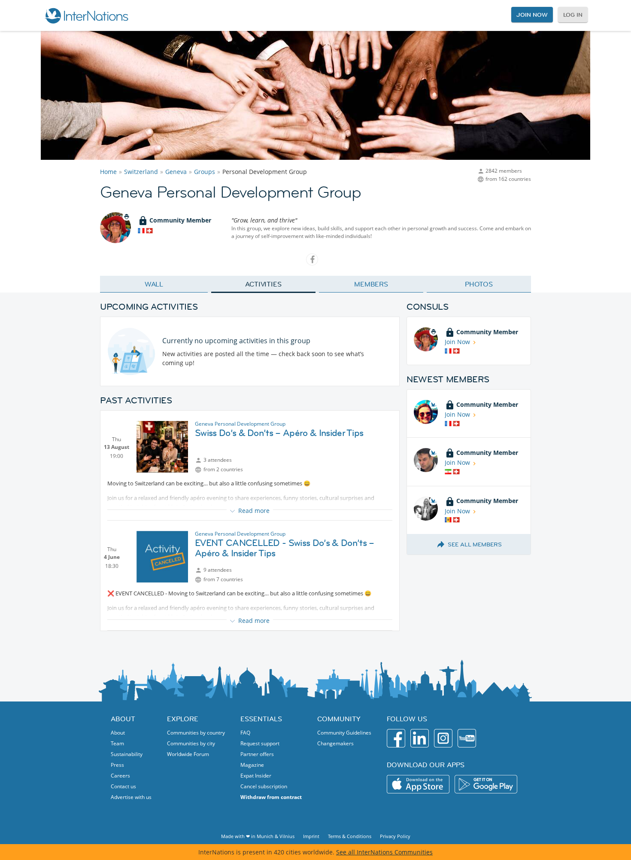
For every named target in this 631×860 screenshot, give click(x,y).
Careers (120, 775)
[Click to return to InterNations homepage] (86, 15)
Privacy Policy (395, 836)
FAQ (245, 732)
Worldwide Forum (188, 754)
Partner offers (257, 754)
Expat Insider (255, 775)
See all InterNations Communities (384, 852)
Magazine (252, 765)
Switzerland (141, 172)
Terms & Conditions (349, 836)
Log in (572, 14)
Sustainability (127, 754)
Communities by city (191, 743)
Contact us (123, 786)
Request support (259, 743)
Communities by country (196, 732)
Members (371, 284)
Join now (531, 14)
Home (108, 172)
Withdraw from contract (271, 797)
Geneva (176, 172)
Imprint (311, 836)
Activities (263, 284)
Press (117, 765)
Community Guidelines (344, 732)
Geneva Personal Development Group (240, 423)
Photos (479, 284)
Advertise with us (131, 797)
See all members (475, 544)
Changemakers (335, 743)
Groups (204, 172)
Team (117, 743)
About (118, 732)
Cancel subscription (263, 786)
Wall (154, 284)
